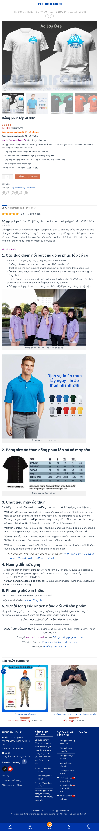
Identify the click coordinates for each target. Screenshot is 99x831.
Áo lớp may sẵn (78, 12)
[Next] (92, 56)
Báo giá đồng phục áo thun (68, 637)
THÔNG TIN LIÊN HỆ (11, 732)
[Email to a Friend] (17, 193)
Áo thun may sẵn (58, 12)
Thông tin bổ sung (16, 208)
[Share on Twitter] (13, 193)
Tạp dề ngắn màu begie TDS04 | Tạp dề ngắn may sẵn (74, 714)
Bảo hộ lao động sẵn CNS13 (25, 714)
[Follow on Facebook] (24, 761)
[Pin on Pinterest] (21, 193)
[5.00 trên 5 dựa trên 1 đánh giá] (49, 125)
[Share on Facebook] (8, 193)
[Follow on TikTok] (4, 769)
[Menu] (3, 4)
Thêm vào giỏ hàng (28, 177)
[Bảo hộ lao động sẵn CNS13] (25, 688)
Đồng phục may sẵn (37, 12)
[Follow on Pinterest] (10, 769)
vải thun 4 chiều (23, 558)
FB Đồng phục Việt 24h (55, 647)
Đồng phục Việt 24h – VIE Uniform (59, 642)
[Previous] (7, 56)
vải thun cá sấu (72, 554)
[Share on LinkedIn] (26, 193)
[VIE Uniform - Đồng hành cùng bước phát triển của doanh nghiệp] (49, 4)
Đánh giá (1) (31, 208)
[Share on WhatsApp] (4, 193)
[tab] (4, 207)
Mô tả (4, 208)
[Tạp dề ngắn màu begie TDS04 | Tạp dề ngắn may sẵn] (74, 688)
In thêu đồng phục (34, 600)
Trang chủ (18, 12)
